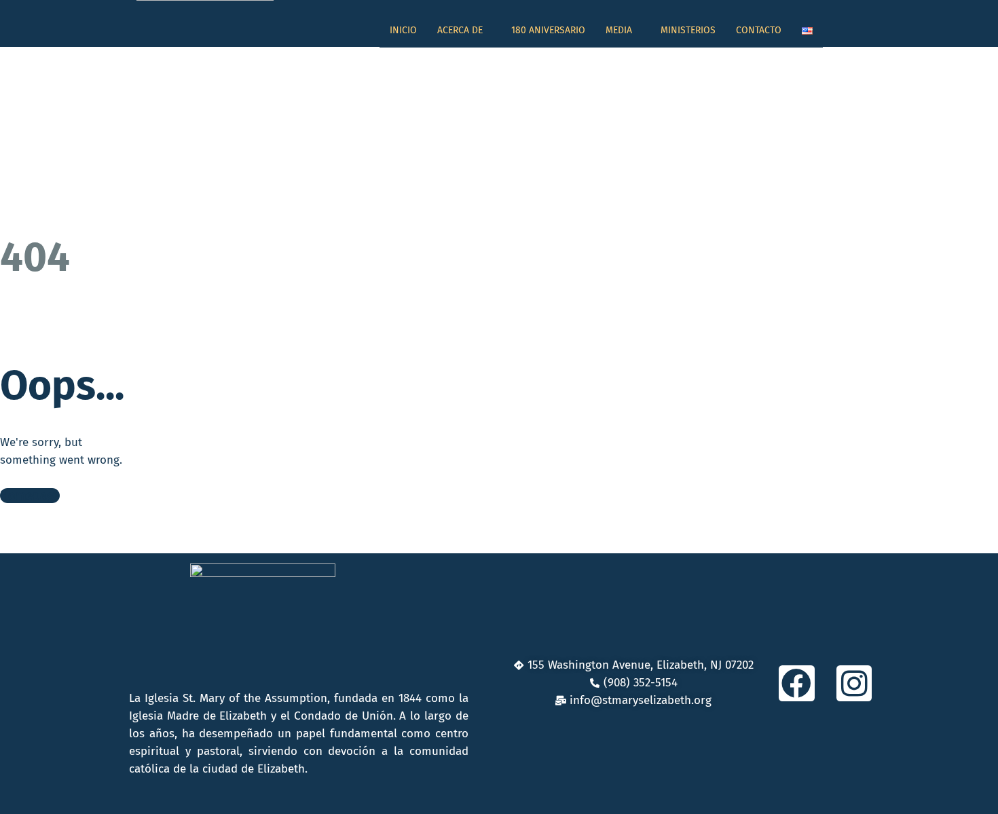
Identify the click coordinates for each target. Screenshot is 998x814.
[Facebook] (797, 683)
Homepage (30, 495)
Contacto (758, 30)
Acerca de (460, 30)
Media (619, 30)
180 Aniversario (548, 30)
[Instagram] (854, 683)
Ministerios (688, 30)
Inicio (403, 30)
